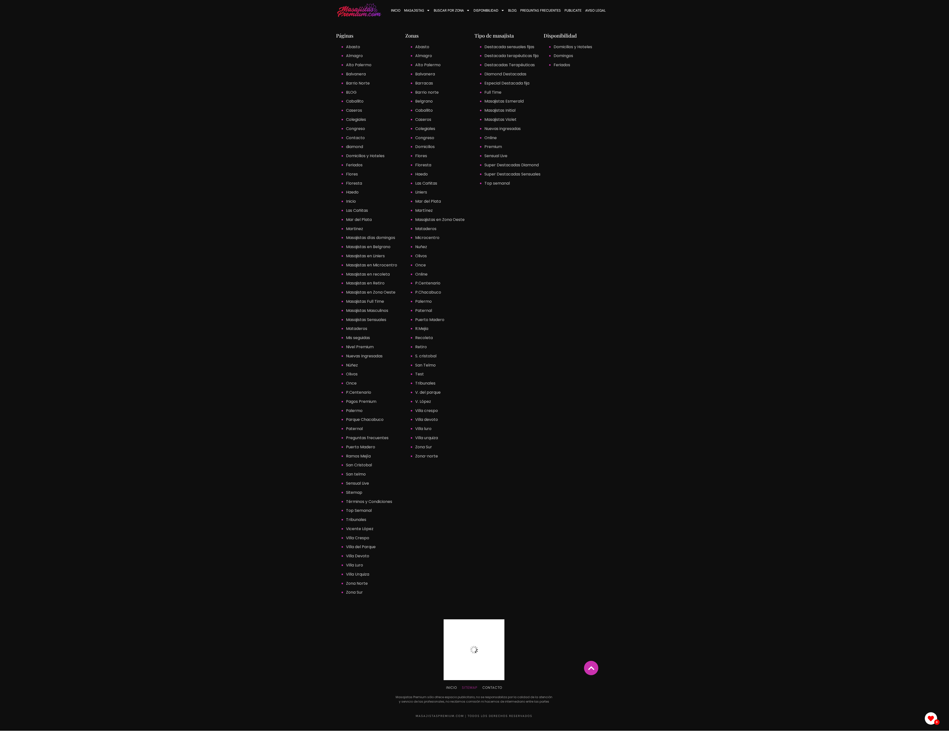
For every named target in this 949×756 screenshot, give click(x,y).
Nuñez (421, 247)
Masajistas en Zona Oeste (370, 292)
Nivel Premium (360, 347)
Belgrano (424, 101)
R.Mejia (421, 328)
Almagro (354, 56)
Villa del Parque (361, 547)
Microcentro (427, 237)
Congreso (355, 128)
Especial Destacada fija (506, 83)
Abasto (353, 47)
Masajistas (414, 10)
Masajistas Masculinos (367, 310)
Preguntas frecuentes (540, 10)
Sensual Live (357, 483)
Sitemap (354, 492)
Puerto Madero (360, 447)
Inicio (395, 10)
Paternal (354, 429)
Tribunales (356, 519)
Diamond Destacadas (505, 74)
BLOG (351, 92)
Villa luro (423, 429)
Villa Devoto (357, 556)
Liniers (421, 192)
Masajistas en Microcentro (371, 265)
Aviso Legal (595, 10)
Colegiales (356, 119)
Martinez (354, 229)
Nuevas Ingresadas (364, 356)
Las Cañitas (357, 210)
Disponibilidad (486, 10)
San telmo (356, 474)
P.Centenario (358, 392)
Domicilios (425, 147)
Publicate (573, 10)
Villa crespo (426, 410)
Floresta (354, 183)
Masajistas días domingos (370, 237)
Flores (352, 174)
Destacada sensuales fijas (509, 47)
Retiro (421, 347)
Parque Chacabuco (365, 419)
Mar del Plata (359, 219)
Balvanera (356, 74)
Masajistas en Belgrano (368, 247)
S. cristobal (425, 356)
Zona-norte (426, 456)
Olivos (352, 374)
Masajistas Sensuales (366, 320)
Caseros (354, 110)
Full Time (492, 92)
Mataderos (356, 328)
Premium (493, 147)
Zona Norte (357, 583)
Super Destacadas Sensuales (512, 174)
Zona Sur (354, 592)
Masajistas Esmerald (504, 101)
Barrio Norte (358, 83)
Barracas (424, 83)
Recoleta (424, 338)
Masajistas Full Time (365, 301)
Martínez (424, 210)
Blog (512, 10)
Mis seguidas (358, 338)
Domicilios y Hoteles (365, 156)
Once (351, 383)
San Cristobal (359, 465)
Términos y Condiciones (369, 501)
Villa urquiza (426, 438)
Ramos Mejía (358, 456)
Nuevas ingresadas (502, 128)
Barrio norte (427, 92)
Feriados (354, 165)
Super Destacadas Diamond (511, 165)
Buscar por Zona (449, 10)
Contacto (355, 138)
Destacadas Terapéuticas (509, 65)
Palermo (354, 410)
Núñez (352, 365)
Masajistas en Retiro (365, 283)
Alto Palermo (358, 65)
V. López (423, 401)
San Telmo (425, 365)
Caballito (355, 101)
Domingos (563, 56)
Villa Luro (354, 565)
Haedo (352, 192)
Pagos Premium (361, 401)
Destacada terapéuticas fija (511, 56)
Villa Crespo (357, 538)
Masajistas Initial (500, 110)
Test (419, 374)
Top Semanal (359, 510)
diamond (354, 147)
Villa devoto (426, 419)
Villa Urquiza (357, 574)
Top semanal (497, 183)
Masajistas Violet (500, 119)
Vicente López (359, 529)
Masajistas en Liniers (365, 256)
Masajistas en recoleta (368, 274)
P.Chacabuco (428, 292)
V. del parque (428, 392)
